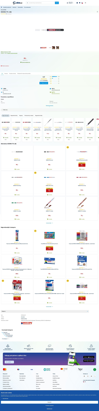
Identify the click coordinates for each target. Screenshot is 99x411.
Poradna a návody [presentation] (12, 73)
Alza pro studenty (56, 384)
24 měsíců (23, 316)
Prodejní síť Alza (6, 382)
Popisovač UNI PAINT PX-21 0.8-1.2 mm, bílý (37, 130)
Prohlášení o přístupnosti (7, 388)
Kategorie (4, 311)
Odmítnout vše (49, 408)
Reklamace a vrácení (7, 380)
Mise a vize (38, 384)
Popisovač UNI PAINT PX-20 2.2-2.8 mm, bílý (58, 130)
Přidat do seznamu (5, 65)
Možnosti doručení (6, 376)
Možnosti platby (6, 378)
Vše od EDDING (3, 9)
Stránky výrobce (24, 318)
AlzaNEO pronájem (56, 378)
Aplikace (37, 390)
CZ (85, 381)
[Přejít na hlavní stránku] (17, 2)
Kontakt (37, 376)
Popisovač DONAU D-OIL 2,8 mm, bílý (90, 130)
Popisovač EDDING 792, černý (79, 130)
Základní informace (39, 380)
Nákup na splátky (6, 384)
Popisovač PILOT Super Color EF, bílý (47, 130)
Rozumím (49, 402)
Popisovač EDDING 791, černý (5, 130)
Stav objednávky (22, 376)
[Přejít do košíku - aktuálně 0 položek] (85, 3)
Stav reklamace (22, 378)
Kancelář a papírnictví (7, 7)
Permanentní (9, 336)
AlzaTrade (55, 386)
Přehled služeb (5, 390)
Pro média (38, 388)
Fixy (6, 139)
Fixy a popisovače (27, 7)
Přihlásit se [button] (70, 3)
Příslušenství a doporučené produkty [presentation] (23, 73)
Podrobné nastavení (49, 405)
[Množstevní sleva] (98, 119)
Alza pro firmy (55, 376)
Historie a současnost (40, 382)
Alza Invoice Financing (57, 388)
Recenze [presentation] (6, 73)
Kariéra (37, 386)
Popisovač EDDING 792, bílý (16, 130)
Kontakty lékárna (39, 378)
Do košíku (18, 169)
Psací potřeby (20, 7)
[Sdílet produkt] (97, 11)
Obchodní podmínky (6, 386)
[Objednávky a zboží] (77, 3)
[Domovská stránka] (1, 7)
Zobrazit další (48, 223)
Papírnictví (14, 7)
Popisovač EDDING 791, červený (26, 130)
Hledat (57, 2)
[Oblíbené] (79, 3)
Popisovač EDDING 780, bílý (68, 130)
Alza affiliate (55, 382)
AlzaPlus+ (54, 380)
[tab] (2, 73)
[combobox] (40, 3)
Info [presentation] (2, 73)
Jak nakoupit (21, 380)
